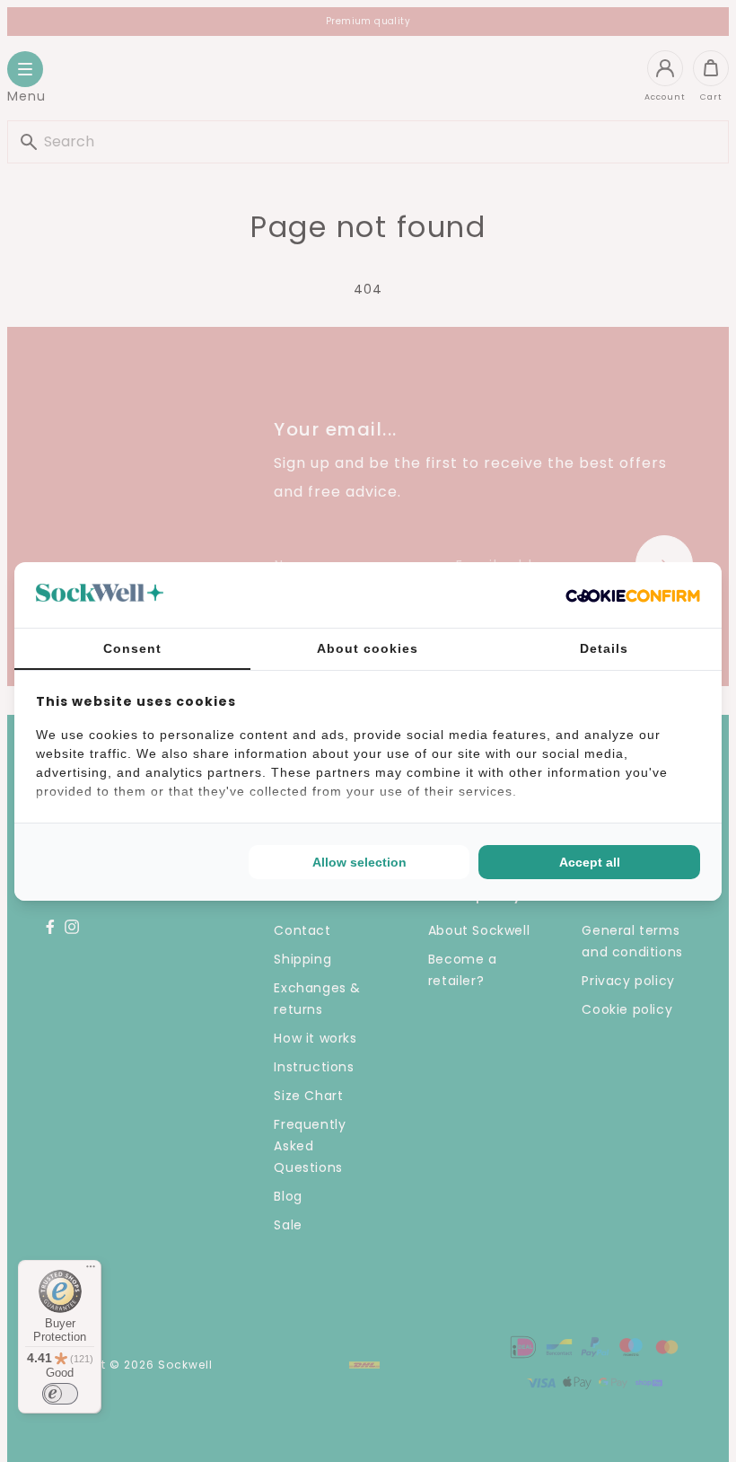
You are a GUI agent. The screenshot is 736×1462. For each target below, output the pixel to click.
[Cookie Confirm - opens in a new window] (632, 594)
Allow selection (359, 862)
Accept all (589, 862)
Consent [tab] (132, 648)
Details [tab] (604, 648)
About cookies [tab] (367, 648)
